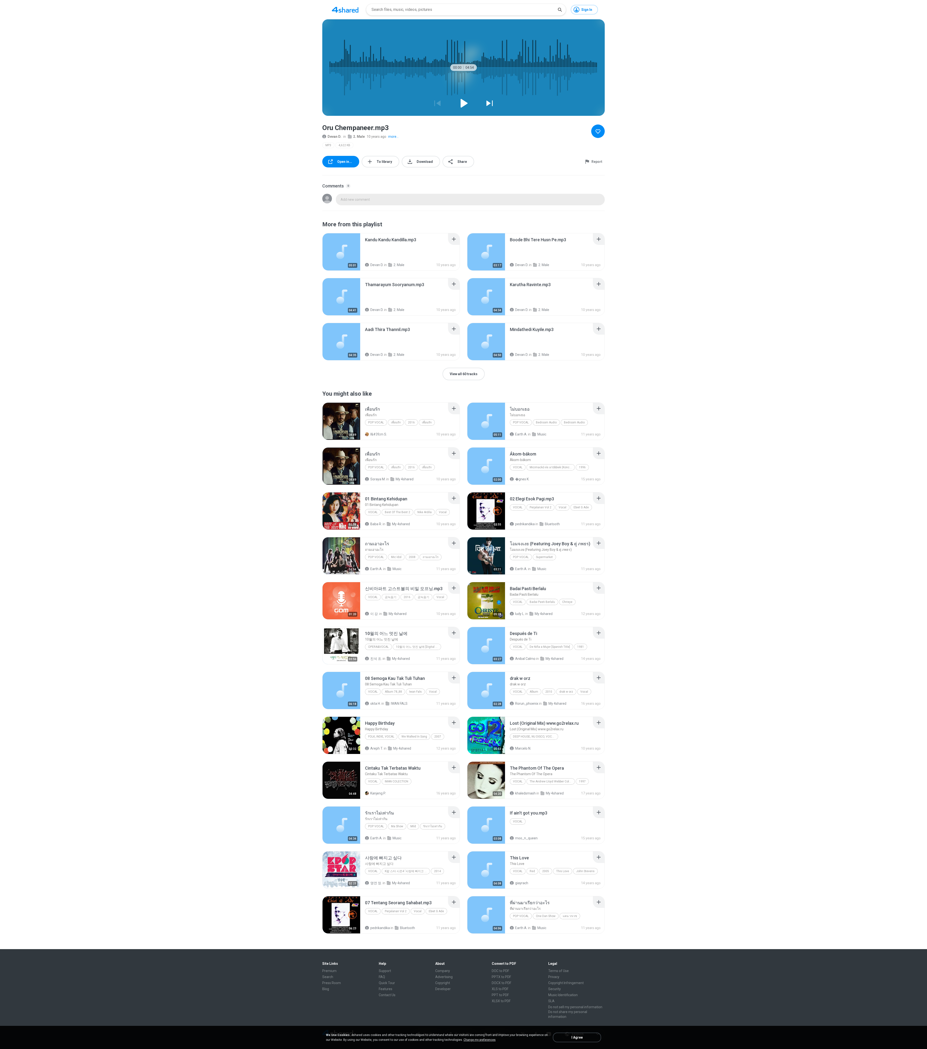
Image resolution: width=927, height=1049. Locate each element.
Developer (443, 989)
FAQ (382, 977)
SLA (551, 1001)
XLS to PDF (500, 989)
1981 (580, 647)
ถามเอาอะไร (430, 557)
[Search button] (560, 9)
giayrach (521, 883)
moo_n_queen (526, 838)
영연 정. (376, 883)
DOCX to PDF (501, 983)
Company (442, 971)
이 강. (374, 614)
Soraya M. (378, 479)
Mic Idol (396, 557)
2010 (548, 691)
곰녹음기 (390, 597)
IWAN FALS (399, 703)
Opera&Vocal (378, 647)
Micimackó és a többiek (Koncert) (552, 467)
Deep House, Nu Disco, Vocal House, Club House (535, 736)
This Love (562, 871)
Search (327, 977)
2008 (412, 557)
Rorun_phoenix (526, 703)
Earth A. (521, 434)
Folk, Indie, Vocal (381, 736)
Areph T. (376, 748)
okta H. (375, 703)
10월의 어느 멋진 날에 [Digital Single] (418, 647)
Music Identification (563, 995)
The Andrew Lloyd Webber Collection (552, 781)
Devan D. (334, 136)
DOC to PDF (500, 971)
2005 (545, 871)
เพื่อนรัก (396, 422)
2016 (411, 422)
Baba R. (376, 524)
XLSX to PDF (501, 1001)
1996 (582, 467)
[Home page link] (345, 9)
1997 (582, 781)
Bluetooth (552, 524)
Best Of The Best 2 (397, 512)
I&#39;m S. (378, 434)
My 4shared (405, 479)
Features (385, 989)
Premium (329, 971)
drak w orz (566, 691)
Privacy (553, 977)
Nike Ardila (424, 512)
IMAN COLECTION (396, 781)
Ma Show (397, 826)
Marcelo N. (523, 748)
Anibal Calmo (525, 659)
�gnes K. (522, 479)
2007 (437, 736)
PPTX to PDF (501, 977)
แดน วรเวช (570, 916)
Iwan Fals (415, 691)
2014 (437, 871)
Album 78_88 (393, 691)
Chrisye (567, 602)
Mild (413, 826)
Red (532, 871)
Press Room (331, 983)
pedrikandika (525, 524)
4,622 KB (344, 145)
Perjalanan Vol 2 (540, 507)
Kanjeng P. (378, 793)
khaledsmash (525, 793)
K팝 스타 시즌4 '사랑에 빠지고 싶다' (407, 871)
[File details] (341, 251)
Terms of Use (558, 971)
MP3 (328, 145)
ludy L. (520, 614)
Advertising (444, 977)
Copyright (442, 983)
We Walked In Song (414, 736)
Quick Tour (387, 983)
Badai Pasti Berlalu (542, 602)
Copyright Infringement (566, 983)
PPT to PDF (500, 995)
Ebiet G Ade (581, 507)
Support (385, 971)
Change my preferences (480, 1040)
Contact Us (387, 995)
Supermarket (544, 557)
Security (554, 989)
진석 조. (376, 659)
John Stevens (585, 871)
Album (534, 691)
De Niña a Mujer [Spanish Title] (550, 647)
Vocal (517, 467)
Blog (325, 989)
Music (541, 434)
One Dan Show (545, 916)
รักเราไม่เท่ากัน (432, 826)
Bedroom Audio (546, 422)
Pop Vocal (376, 422)
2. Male (359, 136)
